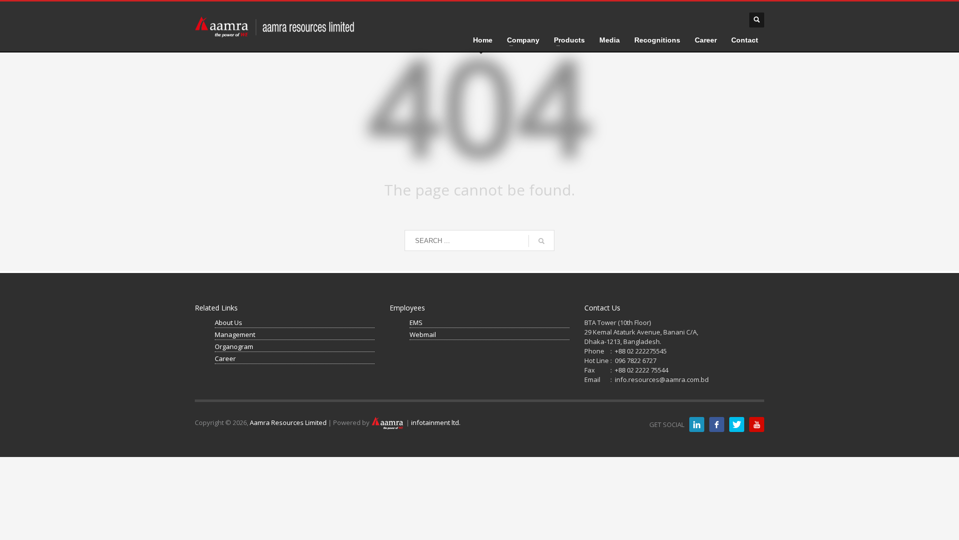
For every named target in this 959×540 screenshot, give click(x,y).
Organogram (234, 346)
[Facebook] (716, 424)
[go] (541, 241)
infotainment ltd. (436, 422)
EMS (416, 322)
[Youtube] (756, 424)
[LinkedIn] (696, 424)
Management (235, 334)
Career (225, 358)
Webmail (423, 334)
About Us (228, 322)
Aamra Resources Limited (288, 422)
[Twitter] (736, 424)
